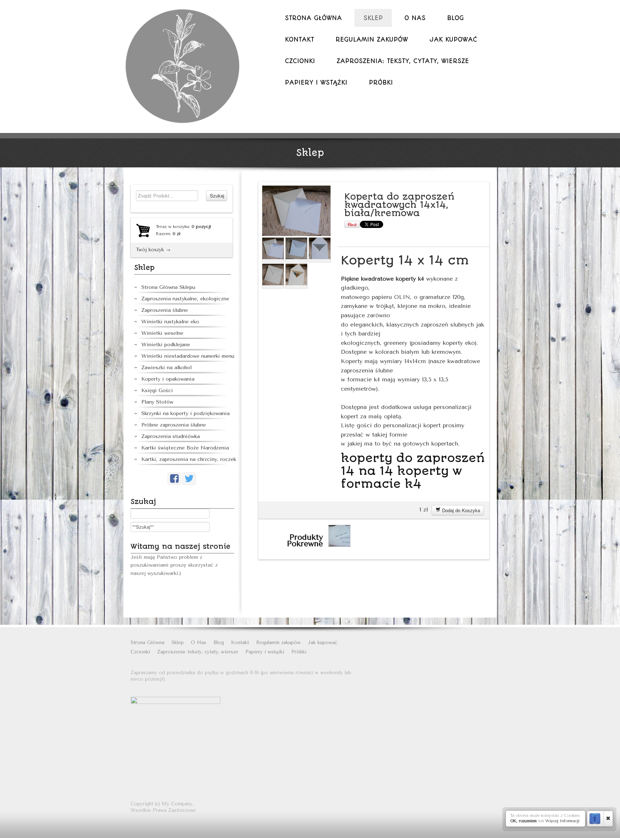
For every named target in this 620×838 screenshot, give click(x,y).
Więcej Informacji (562, 821)
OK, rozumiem (523, 821)
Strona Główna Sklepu (168, 287)
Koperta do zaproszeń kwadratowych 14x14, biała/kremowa (399, 204)
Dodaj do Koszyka (460, 510)
